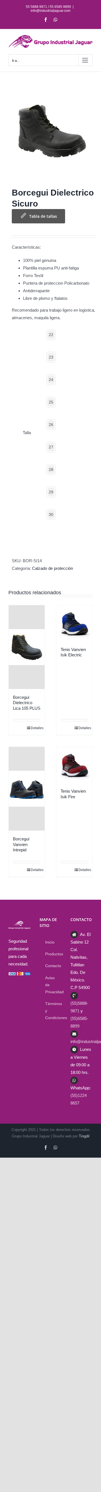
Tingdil (84, 1136)
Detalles (35, 728)
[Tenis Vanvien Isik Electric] (74, 623)
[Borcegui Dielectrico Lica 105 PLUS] (27, 647)
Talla (27, 432)
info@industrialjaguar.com (50, 11)
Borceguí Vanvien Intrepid (21, 844)
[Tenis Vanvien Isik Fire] (74, 765)
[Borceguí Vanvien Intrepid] (27, 789)
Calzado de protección (52, 568)
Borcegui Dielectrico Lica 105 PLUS (26, 703)
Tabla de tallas (43, 216)
